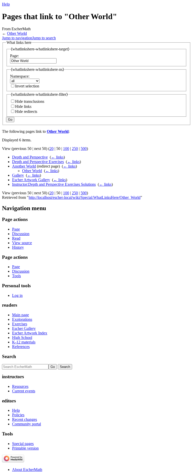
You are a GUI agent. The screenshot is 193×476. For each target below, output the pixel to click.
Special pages (23, 443)
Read (16, 238)
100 (66, 148)
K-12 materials (23, 342)
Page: (14, 56)
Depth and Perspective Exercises (38, 162)
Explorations (22, 319)
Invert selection (27, 86)
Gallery (18, 175)
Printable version (25, 448)
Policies (18, 415)
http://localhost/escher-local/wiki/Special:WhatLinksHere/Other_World (84, 197)
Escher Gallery (24, 328)
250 (75, 148)
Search (9, 356)
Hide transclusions (29, 101)
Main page (20, 315)
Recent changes (24, 419)
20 (52, 148)
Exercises (19, 324)
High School (22, 337)
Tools (16, 276)
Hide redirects (26, 111)
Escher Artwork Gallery (31, 180)
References (21, 346)
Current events (23, 391)
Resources (20, 386)
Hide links (23, 106)
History (18, 247)
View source (22, 243)
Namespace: (19, 76)
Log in (17, 295)
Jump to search (44, 38)
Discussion (20, 234)
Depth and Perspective (30, 157)
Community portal (26, 424)
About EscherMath (27, 469)
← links (57, 157)
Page (16, 229)
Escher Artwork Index (29, 333)
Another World (24, 166)
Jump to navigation (17, 38)
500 (84, 148)
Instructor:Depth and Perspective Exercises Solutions (54, 184)
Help (6, 4)
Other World (17, 33)
